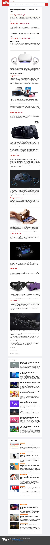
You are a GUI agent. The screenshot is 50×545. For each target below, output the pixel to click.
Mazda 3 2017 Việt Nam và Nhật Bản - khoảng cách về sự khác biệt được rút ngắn (29, 507)
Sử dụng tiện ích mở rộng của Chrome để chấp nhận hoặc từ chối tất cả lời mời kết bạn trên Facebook (30, 489)
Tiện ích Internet (23, 474)
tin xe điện (21, 540)
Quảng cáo (29, 541)
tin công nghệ (17, 540)
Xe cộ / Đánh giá (23, 504)
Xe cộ (21, 4)
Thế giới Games (28, 4)
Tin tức (11, 4)
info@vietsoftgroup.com (16, 539)
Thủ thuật (35, 4)
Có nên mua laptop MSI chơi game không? (30, 382)
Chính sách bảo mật (15, 541)
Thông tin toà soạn (22, 541)
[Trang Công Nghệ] (6, 539)
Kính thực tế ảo (17, 353)
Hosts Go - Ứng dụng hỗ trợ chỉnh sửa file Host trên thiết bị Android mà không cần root (30, 477)
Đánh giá (17, 4)
